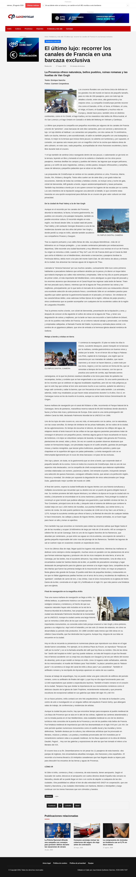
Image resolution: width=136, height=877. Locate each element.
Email (77, 805)
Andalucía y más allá (54, 29)
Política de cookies (60, 863)
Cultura (18, 29)
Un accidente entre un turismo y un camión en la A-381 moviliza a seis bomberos (73, 5)
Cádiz (9, 29)
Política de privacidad (78, 863)
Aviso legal (47, 863)
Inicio (46, 37)
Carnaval (69, 29)
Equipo (91, 863)
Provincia (28, 29)
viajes (57, 796)
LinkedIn (68, 805)
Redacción (48, 66)
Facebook (51, 805)
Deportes (39, 29)
